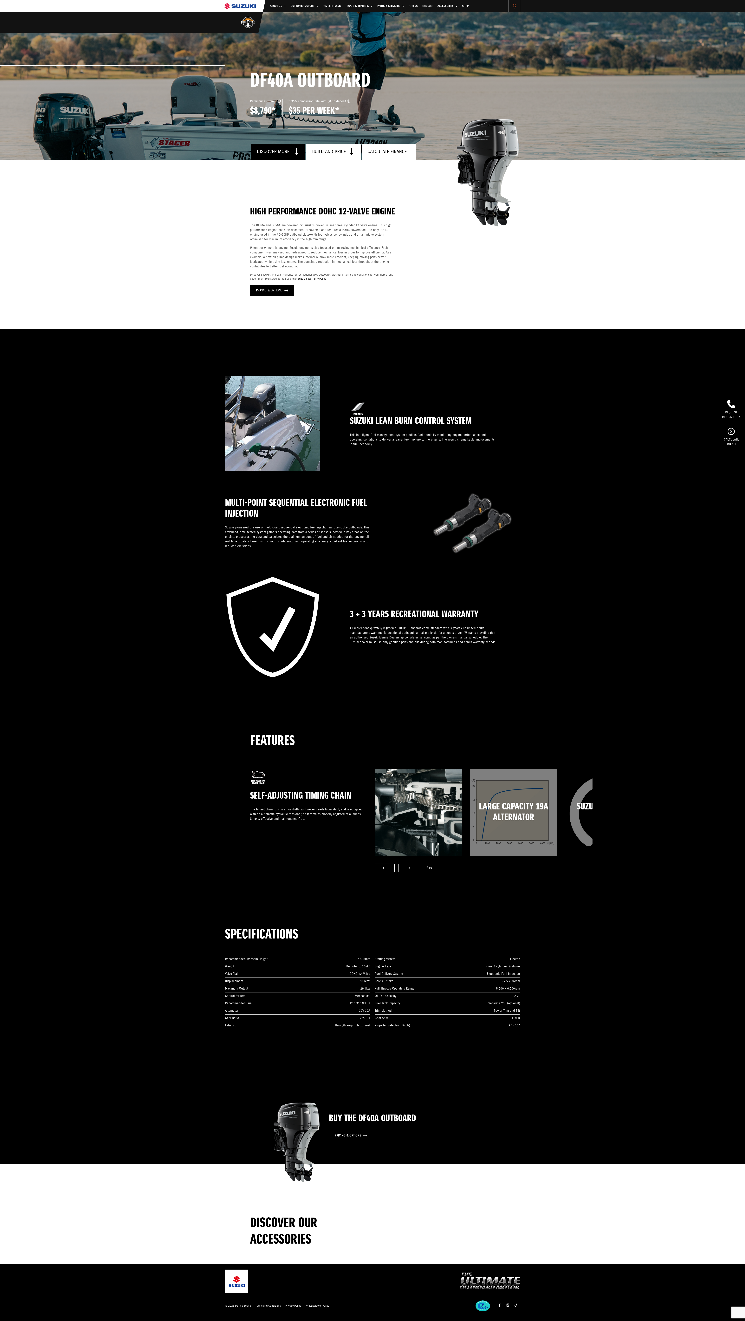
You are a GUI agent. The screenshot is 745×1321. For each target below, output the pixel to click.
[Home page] (240, 6)
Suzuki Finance (332, 6)
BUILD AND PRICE (329, 152)
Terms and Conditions (268, 1306)
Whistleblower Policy (317, 1306)
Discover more (274, 152)
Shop (465, 6)
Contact (427, 6)
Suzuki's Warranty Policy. (312, 279)
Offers (413, 6)
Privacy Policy (293, 1306)
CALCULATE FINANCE (387, 152)
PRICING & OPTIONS (269, 290)
